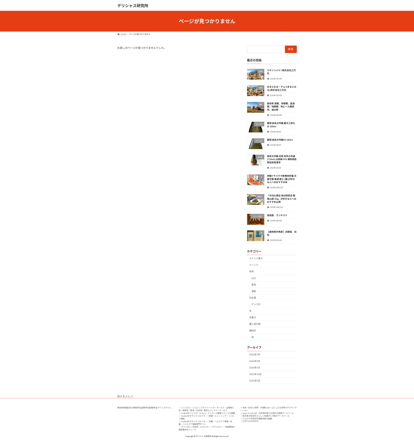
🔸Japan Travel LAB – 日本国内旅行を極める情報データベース (267, 413)
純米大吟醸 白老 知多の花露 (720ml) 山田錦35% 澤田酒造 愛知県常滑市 (281, 159)
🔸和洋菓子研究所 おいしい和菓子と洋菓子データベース (264, 416)
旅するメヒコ (125, 396)
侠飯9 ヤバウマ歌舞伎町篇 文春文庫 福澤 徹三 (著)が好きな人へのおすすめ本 (281, 178)
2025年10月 (255, 374)
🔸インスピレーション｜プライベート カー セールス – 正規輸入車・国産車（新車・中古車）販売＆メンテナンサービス (206, 409)
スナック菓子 (256, 258)
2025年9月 (254, 380)
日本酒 (252, 297)
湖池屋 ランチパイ (277, 215)
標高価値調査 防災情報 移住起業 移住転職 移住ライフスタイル (144, 407)
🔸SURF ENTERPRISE (249, 421)
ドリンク (253, 265)
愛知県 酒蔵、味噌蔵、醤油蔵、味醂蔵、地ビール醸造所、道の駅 (281, 106)
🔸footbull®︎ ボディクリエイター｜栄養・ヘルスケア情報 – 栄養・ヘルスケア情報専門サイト (205, 422)
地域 (251, 271)
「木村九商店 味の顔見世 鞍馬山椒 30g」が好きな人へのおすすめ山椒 (281, 198)
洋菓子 (252, 317)
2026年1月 (254, 367)
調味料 (252, 330)
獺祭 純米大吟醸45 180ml (280, 139)
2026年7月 (254, 354)
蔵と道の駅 (255, 324)
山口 (253, 278)
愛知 (253, 284)
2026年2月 (254, 361)
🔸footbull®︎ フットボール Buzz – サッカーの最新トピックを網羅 (207, 413)
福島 (253, 291)
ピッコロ (256, 304)
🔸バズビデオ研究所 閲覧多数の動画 (256, 418)
